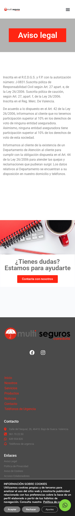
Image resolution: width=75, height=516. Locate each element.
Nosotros (10, 383)
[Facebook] (32, 352)
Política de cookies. (55, 502)
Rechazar (31, 509)
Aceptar (12, 509)
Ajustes (50, 509)
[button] (67, 9)
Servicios (10, 388)
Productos (11, 393)
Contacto (10, 404)
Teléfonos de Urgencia (20, 409)
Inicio (8, 378)
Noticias (10, 398)
